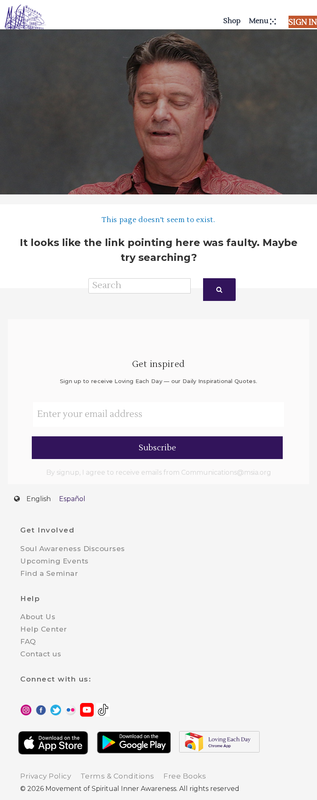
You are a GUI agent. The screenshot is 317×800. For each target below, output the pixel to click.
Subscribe (157, 448)
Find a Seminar (49, 573)
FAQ (28, 641)
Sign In (303, 22)
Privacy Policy (45, 776)
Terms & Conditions (117, 776)
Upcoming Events (54, 561)
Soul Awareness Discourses (72, 548)
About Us (37, 617)
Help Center (43, 629)
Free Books (184, 776)
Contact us (40, 654)
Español (72, 499)
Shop (232, 21)
